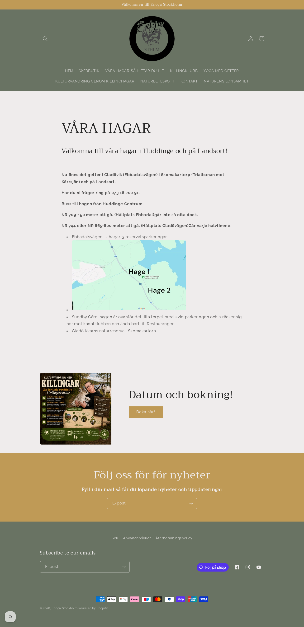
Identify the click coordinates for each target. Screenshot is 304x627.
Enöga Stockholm (64, 608)
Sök (115, 538)
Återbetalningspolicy (174, 538)
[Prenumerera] (191, 503)
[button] (45, 38)
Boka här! (145, 412)
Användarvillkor (137, 538)
